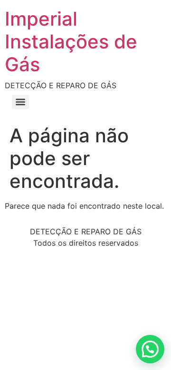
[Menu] (20, 102)
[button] (150, 349)
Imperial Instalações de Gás (71, 41)
